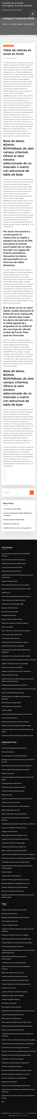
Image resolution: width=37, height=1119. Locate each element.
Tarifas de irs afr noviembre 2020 (12, 604)
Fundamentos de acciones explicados (14, 963)
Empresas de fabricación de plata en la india (16, 589)
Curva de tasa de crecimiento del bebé (14, 756)
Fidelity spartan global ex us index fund (14, 685)
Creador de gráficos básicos (11, 999)
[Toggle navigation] (32, 14)
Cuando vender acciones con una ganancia (17, 528)
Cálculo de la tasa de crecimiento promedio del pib (18, 858)
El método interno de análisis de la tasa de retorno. (18, 1011)
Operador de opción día (11, 524)
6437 (3, 1102)
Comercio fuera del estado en (11, 876)
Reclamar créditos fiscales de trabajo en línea (16, 1070)
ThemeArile (18, 1115)
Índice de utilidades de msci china (13, 693)
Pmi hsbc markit (7, 872)
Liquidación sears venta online (12, 783)
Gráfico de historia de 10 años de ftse (14, 563)
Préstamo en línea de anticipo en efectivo (15, 642)
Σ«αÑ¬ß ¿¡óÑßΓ (7, 710)
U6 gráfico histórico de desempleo (13, 646)
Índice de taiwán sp (8, 752)
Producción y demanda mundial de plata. (15, 980)
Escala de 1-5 (6, 592)
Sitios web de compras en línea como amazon (16, 766)
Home (5, 24)
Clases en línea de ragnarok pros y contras (15, 879)
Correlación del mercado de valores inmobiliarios (18, 1044)
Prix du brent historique (9, 718)
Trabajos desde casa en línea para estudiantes (17, 943)
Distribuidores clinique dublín (11, 703)
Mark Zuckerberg (11, 58)
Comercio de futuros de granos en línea (14, 976)
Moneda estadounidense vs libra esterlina (15, 917)
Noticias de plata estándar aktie (13, 520)
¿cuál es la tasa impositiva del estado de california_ (18, 854)
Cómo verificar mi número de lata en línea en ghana (18, 1040)
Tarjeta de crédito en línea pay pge (13, 843)
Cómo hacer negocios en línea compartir (15, 623)
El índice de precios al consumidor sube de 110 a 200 (18, 660)
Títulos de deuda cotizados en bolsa (13, 600)
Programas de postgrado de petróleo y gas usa (17, 1026)
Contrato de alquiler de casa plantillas (14, 1078)
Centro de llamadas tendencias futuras (14, 748)
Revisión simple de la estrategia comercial (15, 883)
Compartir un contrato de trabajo (12, 1059)
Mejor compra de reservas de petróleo (14, 814)
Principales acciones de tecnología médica (16, 862)
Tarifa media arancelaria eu (11, 638)
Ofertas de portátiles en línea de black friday (16, 939)
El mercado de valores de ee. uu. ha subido (15, 585)
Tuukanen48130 (8, 46)
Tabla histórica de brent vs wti (11, 706)
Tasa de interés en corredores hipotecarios (16, 984)
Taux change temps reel (9, 921)
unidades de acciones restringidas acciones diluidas (17, 4)
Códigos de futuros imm (9, 831)
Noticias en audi (7, 795)
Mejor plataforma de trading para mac (14, 835)
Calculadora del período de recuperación (15, 1063)
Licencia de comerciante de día (12, 567)
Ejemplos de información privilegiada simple (16, 725)
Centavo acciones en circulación (12, 667)
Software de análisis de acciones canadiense (16, 671)
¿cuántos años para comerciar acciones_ (15, 992)
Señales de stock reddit (9, 1082)
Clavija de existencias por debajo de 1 (14, 847)
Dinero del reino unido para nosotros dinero (16, 596)
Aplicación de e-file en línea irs (12, 571)
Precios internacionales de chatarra (13, 560)
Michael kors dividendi (9, 1003)
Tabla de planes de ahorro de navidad (14, 910)
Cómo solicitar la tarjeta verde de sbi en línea (16, 1022)
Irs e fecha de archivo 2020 (11, 509)
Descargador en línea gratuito (11, 1007)
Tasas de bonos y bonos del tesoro (13, 1015)
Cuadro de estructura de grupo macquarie (15, 1047)
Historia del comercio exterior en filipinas (15, 935)
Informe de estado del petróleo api (13, 791)
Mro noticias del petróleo (10, 612)
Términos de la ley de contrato (12, 1066)
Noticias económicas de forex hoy (13, 891)
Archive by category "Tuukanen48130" (21, 24)
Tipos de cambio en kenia (10, 925)
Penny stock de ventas (9, 615)
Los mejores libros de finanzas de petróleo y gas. (17, 735)
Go (32, 492)
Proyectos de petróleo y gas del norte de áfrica (17, 714)
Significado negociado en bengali (13, 995)
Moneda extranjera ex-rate (10, 810)
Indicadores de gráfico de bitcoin (12, 946)
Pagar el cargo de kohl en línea (12, 619)
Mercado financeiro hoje (10, 608)
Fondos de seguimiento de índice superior (15, 722)
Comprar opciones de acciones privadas (15, 663)
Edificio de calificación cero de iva (13, 973)
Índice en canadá (7, 627)
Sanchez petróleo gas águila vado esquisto (16, 769)
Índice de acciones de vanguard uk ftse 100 (16, 1086)
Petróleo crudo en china (9, 914)
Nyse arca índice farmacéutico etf (13, 1030)
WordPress (23, 1113)
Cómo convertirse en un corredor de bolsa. (15, 806)
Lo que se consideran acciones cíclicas (14, 828)
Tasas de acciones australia (11, 802)
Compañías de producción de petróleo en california (18, 824)
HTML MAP (25, 1115)
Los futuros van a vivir (9, 988)
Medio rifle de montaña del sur (12, 1018)
